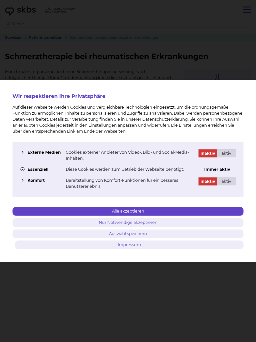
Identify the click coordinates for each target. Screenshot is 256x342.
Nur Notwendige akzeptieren (128, 222)
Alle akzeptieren (128, 211)
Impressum (129, 244)
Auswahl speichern (128, 233)
